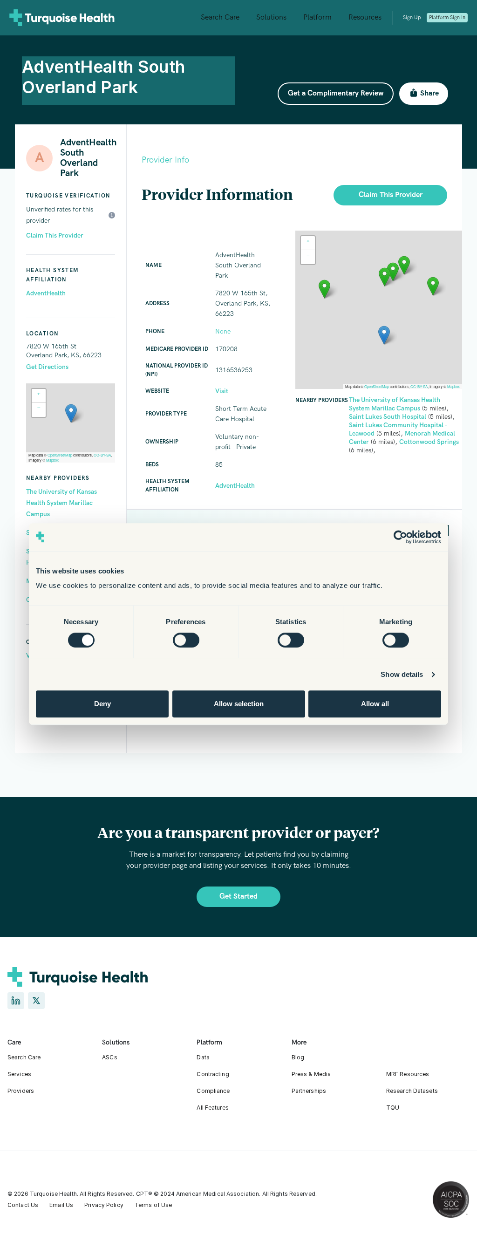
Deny (102, 704)
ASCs (109, 1057)
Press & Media (311, 1074)
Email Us (61, 1204)
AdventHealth (46, 293)
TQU (392, 1107)
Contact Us (22, 1204)
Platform (317, 17)
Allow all (375, 704)
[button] (71, 413)
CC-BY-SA (102, 454)
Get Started (238, 896)
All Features (212, 1107)
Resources (365, 17)
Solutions (271, 17)
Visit (221, 391)
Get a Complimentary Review (335, 93)
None (223, 331)
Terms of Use (153, 1204)
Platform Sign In (447, 17)
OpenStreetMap (60, 454)
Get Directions (47, 367)
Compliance (213, 1090)
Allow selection (239, 704)
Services (19, 1074)
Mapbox (52, 460)
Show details (402, 674)
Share (429, 93)
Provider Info (165, 160)
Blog (298, 1057)
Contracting (213, 1074)
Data (203, 1057)
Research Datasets (412, 1090)
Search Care (220, 17)
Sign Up (412, 17)
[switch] (186, 640)
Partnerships (309, 1090)
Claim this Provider (390, 195)
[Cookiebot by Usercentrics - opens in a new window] (400, 537)
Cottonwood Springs (429, 442)
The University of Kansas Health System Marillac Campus (61, 503)
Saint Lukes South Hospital (387, 417)
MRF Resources (407, 1074)
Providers (20, 1090)
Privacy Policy (103, 1204)
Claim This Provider (54, 235)
